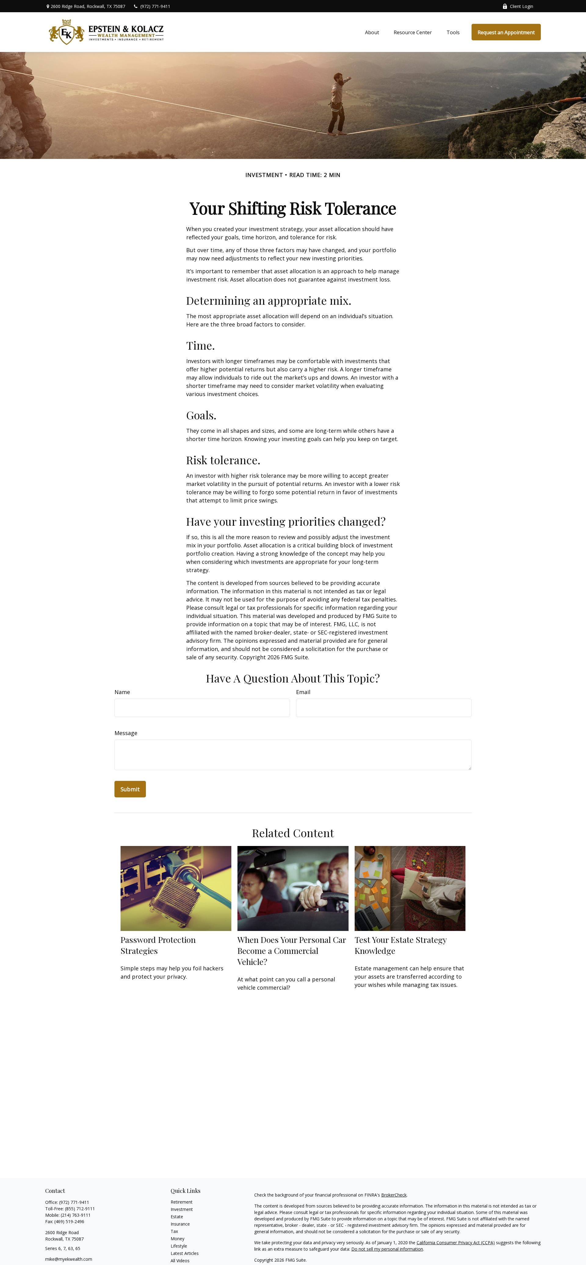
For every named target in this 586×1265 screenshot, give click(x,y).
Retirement (182, 1202)
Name (122, 692)
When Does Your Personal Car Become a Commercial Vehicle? (291, 950)
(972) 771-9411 (155, 6)
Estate (177, 1216)
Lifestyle (179, 1246)
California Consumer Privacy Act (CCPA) (456, 1242)
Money (177, 1238)
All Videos (180, 1260)
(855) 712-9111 (80, 1209)
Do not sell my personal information (387, 1249)
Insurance (180, 1224)
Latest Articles (185, 1253)
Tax (174, 1231)
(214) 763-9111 (76, 1215)
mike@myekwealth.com (68, 1259)
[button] (372, 32)
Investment (182, 1209)
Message (125, 733)
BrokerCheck (394, 1195)
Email (303, 692)
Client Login (521, 6)
